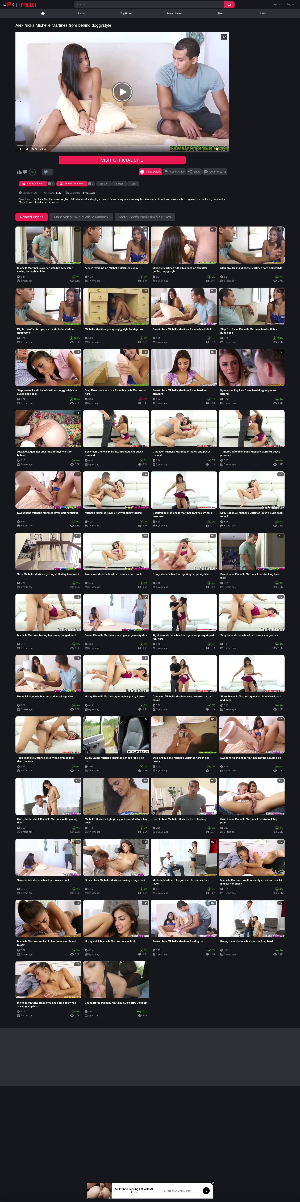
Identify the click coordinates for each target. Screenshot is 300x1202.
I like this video (19, 172)
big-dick (104, 183)
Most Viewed (174, 13)
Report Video (177, 171)
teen (133, 183)
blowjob (119, 183)
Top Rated (126, 13)
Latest (81, 13)
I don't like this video (25, 172)
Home (42, 13)
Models (263, 13)
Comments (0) (217, 171)
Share (197, 171)
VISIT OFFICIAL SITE (122, 160)
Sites (220, 13)
